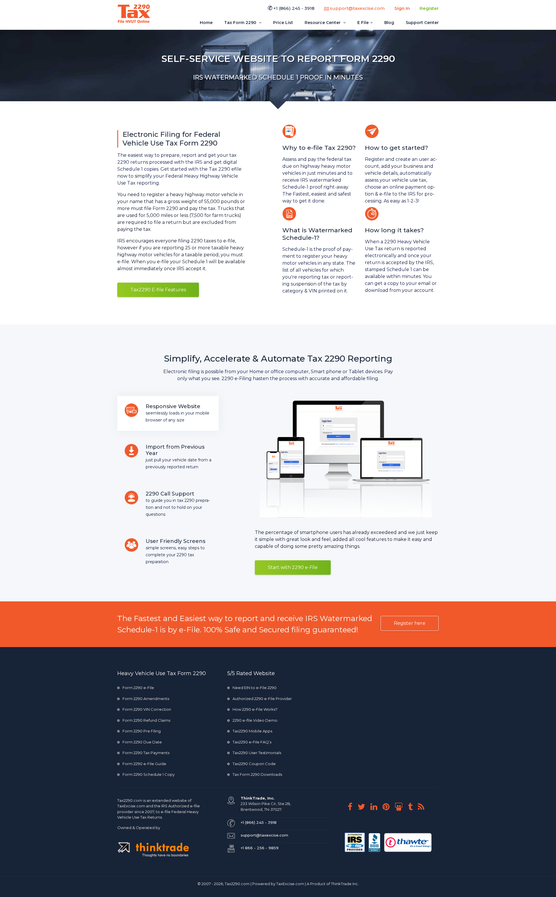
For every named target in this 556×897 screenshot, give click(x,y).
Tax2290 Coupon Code (254, 763)
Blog (389, 22)
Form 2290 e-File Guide (144, 763)
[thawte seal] (408, 841)
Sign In (402, 8)
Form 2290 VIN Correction (146, 709)
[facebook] (352, 807)
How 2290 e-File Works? (255, 709)
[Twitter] (364, 807)
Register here (409, 623)
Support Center (422, 22)
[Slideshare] (401, 807)
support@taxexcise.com (357, 8)
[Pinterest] (388, 807)
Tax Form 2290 (240, 22)
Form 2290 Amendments (145, 698)
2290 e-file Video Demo (255, 720)
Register (429, 8)
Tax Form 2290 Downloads (257, 774)
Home (206, 22)
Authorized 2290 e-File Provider (262, 698)
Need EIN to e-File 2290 (255, 687)
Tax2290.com (129, 800)
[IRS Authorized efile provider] (355, 841)
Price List (283, 22)
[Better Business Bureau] (375, 841)
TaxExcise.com (290, 883)
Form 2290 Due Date (142, 742)
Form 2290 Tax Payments (145, 752)
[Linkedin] (376, 807)
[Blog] (423, 807)
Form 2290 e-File (138, 687)
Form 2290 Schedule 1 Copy (148, 774)
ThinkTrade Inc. (345, 883)
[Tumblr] (412, 807)
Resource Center (323, 22)
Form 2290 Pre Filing (141, 731)
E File (363, 22)
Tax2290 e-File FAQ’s (252, 742)
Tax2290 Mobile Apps (252, 731)
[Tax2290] (134, 13)
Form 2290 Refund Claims (146, 720)
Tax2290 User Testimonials (257, 752)
